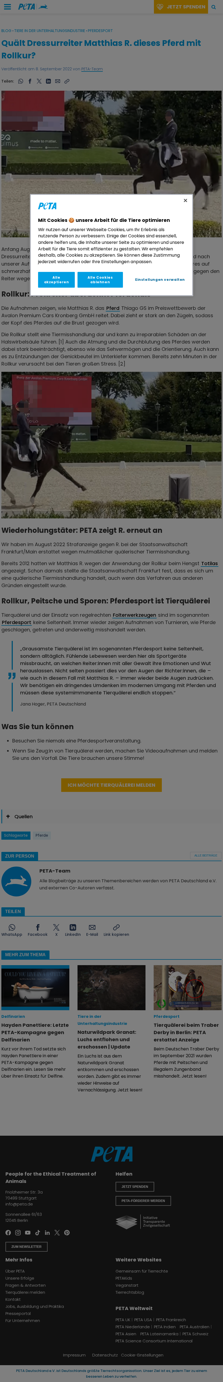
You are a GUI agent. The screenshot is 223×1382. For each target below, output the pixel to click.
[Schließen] (185, 201)
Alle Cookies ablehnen (100, 279)
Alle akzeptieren (56, 279)
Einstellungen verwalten (160, 279)
